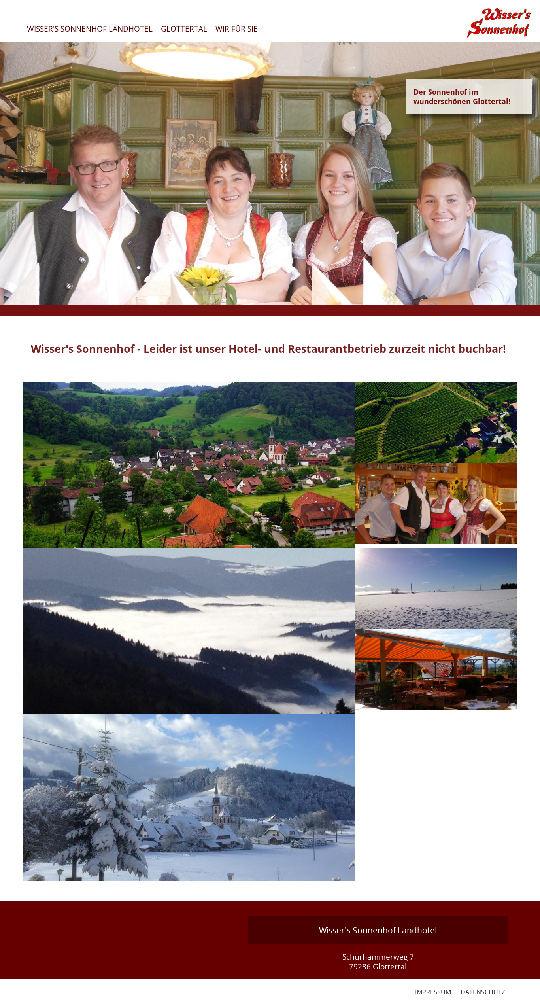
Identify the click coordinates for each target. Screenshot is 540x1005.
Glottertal (184, 29)
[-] (189, 465)
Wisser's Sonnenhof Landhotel (90, 29)
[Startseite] (436, 422)
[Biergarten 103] (436, 669)
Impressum (433, 992)
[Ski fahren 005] (436, 588)
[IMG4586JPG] (189, 797)
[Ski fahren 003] (189, 631)
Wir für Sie (236, 29)
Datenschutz (483, 992)
